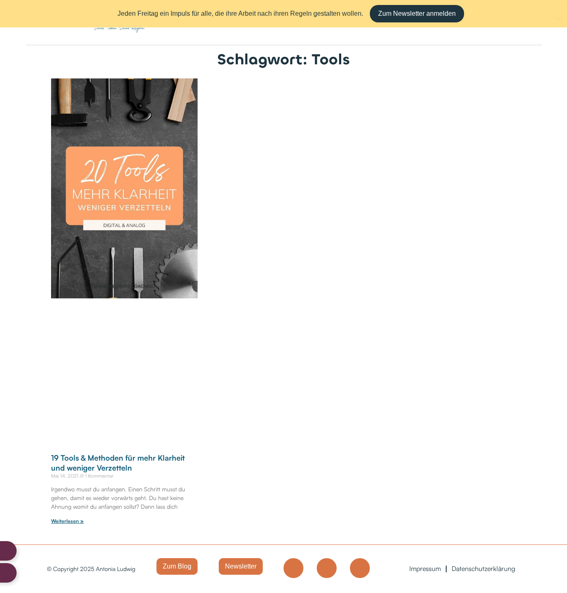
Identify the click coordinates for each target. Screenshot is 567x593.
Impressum (425, 568)
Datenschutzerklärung (483, 568)
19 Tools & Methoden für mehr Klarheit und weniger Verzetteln (118, 462)
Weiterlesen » (67, 521)
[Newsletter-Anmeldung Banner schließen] (559, 14)
